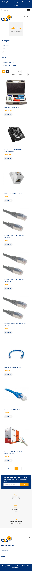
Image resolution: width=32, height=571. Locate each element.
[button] (14, 114)
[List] (7, 71)
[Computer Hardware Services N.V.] (6, 17)
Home (11, 31)
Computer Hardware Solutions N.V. (20, 566)
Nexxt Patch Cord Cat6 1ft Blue (12, 367)
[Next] (27, 468)
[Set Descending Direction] (28, 74)
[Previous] (4, 468)
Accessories (7, 48)
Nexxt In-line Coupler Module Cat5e (13, 193)
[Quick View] (16, 92)
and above (10, 65)
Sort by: (14, 74)
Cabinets (6, 45)
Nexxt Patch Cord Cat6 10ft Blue (13, 409)
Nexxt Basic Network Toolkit (11, 107)
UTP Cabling (7, 52)
